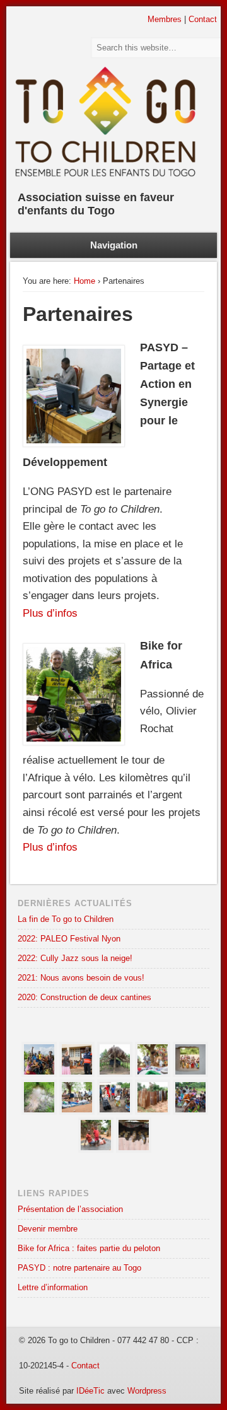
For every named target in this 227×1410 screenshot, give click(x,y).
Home (84, 281)
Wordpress (146, 1390)
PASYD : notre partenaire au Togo (79, 1268)
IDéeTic (90, 1390)
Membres (165, 19)
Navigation (113, 245)
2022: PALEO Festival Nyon (69, 938)
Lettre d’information (53, 1287)
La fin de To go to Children (66, 919)
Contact (203, 19)
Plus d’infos (50, 613)
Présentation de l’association (70, 1209)
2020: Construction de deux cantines (84, 997)
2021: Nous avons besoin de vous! (81, 977)
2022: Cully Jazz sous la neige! (75, 958)
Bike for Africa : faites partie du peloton (89, 1248)
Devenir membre (48, 1228)
